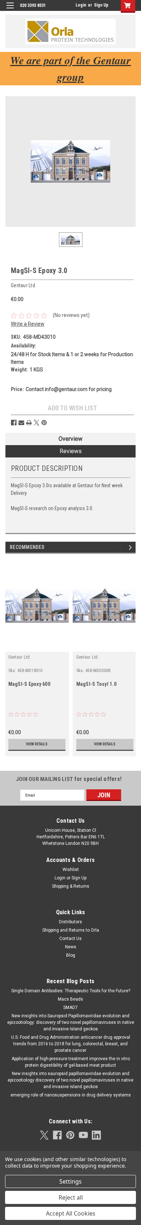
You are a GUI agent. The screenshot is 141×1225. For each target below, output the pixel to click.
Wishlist (71, 869)
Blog (70, 955)
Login (81, 5)
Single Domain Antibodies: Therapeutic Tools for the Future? (70, 990)
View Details (36, 744)
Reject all (71, 1197)
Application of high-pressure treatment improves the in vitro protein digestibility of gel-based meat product (71, 1062)
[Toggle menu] (10, 10)
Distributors (70, 921)
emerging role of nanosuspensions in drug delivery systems (70, 1095)
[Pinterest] (44, 423)
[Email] (21, 423)
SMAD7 (70, 1007)
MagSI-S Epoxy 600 (29, 684)
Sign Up (101, 5)
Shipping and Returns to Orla (70, 930)
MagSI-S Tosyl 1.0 (96, 684)
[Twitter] (36, 423)
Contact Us (70, 938)
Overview (70, 438)
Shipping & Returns (70, 886)
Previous (121, 547)
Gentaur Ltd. (19, 657)
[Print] (29, 423)
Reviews (71, 451)
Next (131, 547)
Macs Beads (70, 999)
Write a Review (27, 324)
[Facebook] (14, 423)
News (70, 946)
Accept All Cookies (70, 1213)
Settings (70, 1181)
